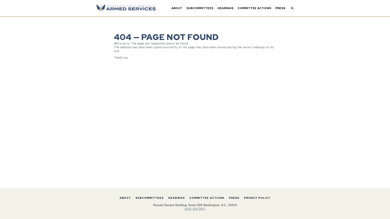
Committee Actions (254, 8)
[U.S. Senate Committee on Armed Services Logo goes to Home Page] (127, 8)
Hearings (226, 8)
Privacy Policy (257, 198)
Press (280, 8)
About (176, 8)
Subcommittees (199, 8)
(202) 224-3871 (195, 208)
